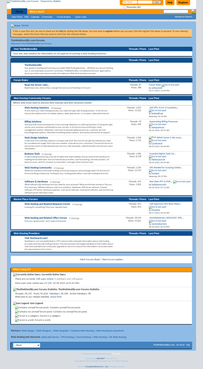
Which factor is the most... (170, 138)
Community (47, 17)
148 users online (44, 279)
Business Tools (32, 154)
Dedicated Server (50, 337)
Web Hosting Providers (27, 233)
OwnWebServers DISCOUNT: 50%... (166, 218)
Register (183, 2)
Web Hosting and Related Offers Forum (46, 218)
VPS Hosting (67, 337)
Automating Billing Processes (163, 121)
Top (188, 345)
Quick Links (81, 17)
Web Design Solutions (36, 138)
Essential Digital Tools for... (162, 154)
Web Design (28, 330)
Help (169, 2)
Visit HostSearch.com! (36, 238)
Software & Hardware (36, 181)
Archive (180, 345)
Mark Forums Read (90, 259)
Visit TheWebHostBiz (25, 49)
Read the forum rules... (37, 85)
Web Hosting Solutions (37, 108)
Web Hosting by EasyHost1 (110, 330)
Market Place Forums (26, 199)
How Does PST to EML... (160, 181)
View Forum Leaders (112, 259)
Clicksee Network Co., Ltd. (97, 367)
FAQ (26, 17)
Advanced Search (183, 16)
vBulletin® (100, 358)
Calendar (35, 17)
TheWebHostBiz (33, 65)
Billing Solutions (33, 121)
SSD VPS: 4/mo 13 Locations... (164, 108)
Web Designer (43, 330)
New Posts (17, 17)
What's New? (37, 11)
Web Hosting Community (38, 168)
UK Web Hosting (117, 337)
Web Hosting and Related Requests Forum (47, 204)
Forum (19, 11)
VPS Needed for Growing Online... (165, 168)
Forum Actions (64, 17)
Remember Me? (133, 7)
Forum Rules (21, 80)
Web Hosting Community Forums (32, 98)
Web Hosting (100, 337)
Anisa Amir (56, 297)
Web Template (61, 330)
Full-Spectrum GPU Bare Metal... (165, 204)
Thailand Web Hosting (82, 330)
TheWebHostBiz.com (164, 345)
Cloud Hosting (83, 337)
